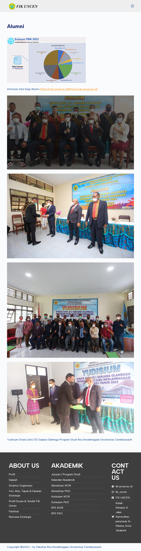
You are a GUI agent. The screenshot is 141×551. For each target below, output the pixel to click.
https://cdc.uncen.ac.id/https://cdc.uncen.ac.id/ (68, 89)
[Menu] (132, 6)
